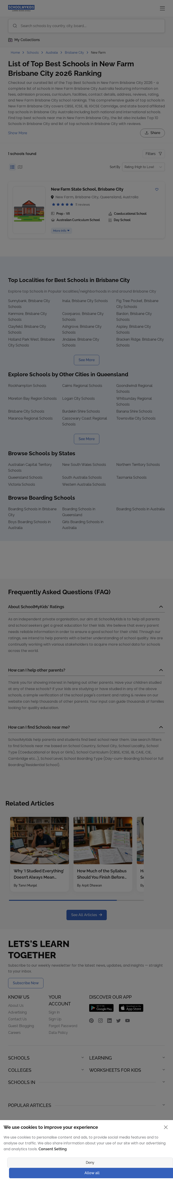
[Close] (131, 545)
